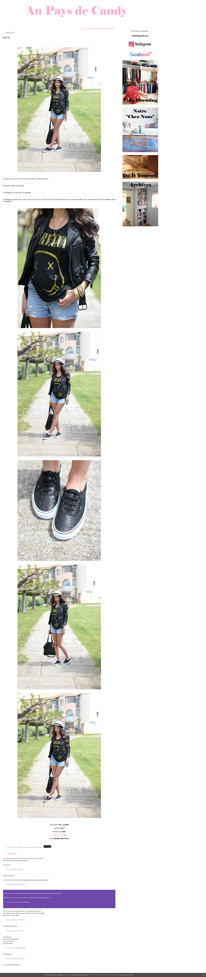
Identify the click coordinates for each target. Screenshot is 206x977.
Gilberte (14, 930)
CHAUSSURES (57, 835)
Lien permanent (27, 847)
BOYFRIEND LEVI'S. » (108, 29)
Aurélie (14, 869)
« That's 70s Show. (85, 29)
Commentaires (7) (38, 847)
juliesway (14, 958)
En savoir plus (129, 975)
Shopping (19, 847)
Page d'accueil (96, 29)
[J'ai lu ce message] (204, 975)
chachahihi (15, 948)
